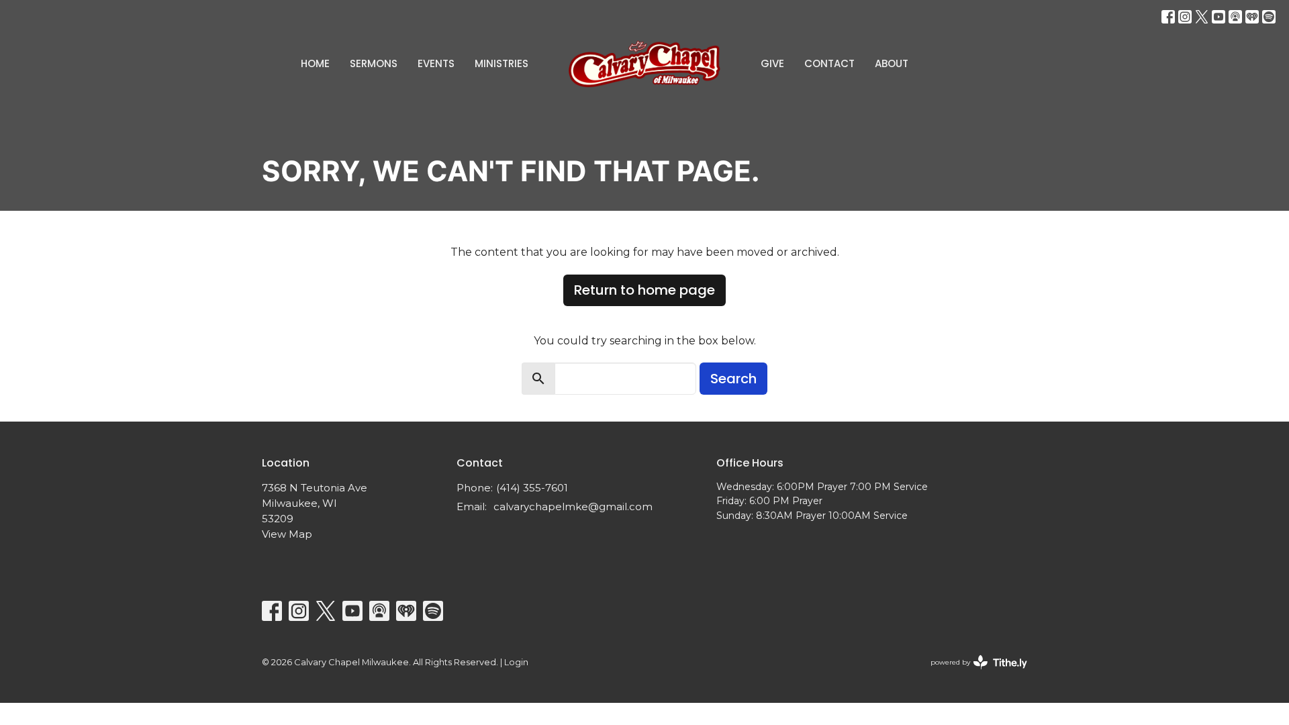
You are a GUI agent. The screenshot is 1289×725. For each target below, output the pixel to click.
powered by (972, 673)
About (891, 63)
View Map (287, 534)
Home (315, 63)
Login (516, 662)
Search (733, 378)
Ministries (501, 63)
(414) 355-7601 (532, 487)
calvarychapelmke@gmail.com (573, 506)
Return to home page (644, 290)
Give (772, 63)
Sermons (373, 63)
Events (436, 63)
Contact (829, 63)
